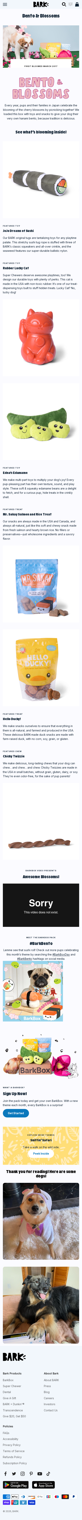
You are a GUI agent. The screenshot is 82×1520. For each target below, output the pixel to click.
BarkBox (8, 1380)
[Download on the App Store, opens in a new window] (43, 1485)
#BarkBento (24, 958)
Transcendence (13, 1410)
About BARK (51, 1380)
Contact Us (51, 1410)
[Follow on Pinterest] (31, 1473)
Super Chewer (12, 1386)
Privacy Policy (12, 1445)
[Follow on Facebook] (5, 1473)
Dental (7, 1392)
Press (47, 1386)
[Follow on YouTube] (39, 1473)
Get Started (16, 1113)
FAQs (6, 1433)
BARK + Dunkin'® (13, 1404)
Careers (49, 1398)
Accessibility (10, 1439)
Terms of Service (14, 1451)
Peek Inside (41, 1153)
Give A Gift (9, 1398)
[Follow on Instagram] (22, 1473)
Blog (47, 1392)
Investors (49, 1404)
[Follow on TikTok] (48, 1473)
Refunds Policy (12, 1457)
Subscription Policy (15, 1463)
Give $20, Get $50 (14, 1416)
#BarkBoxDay (61, 954)
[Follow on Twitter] (14, 1473)
